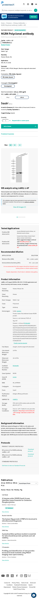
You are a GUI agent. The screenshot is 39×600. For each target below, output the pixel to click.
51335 (14, 377)
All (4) (3, 483)
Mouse (8, 490)
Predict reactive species (20, 343)
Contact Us (7, 582)
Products (9, 23)
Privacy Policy (16, 582)
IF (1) (2, 485)
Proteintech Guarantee (7, 134)
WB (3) (15, 483)
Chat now (33, 16)
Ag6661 (19, 311)
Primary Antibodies (19, 23)
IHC (20, 145)
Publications (6, 42)
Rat (12, 490)
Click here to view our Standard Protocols (13, 465)
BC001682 (27, 323)
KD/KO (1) (9, 483)
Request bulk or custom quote (20, 120)
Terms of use (24, 582)
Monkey (16, 490)
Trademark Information (20, 585)
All (10, 145)
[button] (33, 595)
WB (15, 145)
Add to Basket (7, 126)
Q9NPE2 (15, 399)
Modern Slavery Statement (19, 587)
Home (3, 23)
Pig (21, 490)
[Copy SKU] (17, 94)
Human (3, 490)
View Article (5, 512)
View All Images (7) (19, 207)
